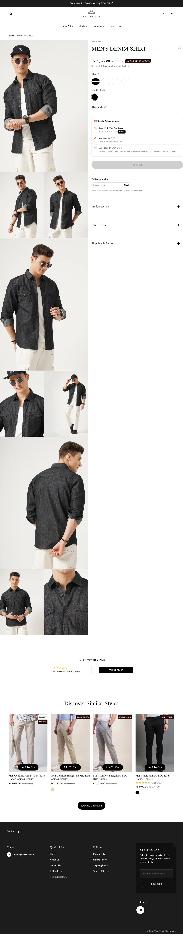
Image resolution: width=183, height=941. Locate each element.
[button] (11, 14)
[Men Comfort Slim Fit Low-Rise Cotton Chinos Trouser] (28, 743)
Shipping (106, 66)
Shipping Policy (100, 865)
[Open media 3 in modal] (22, 205)
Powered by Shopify (167, 931)
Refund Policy (100, 859)
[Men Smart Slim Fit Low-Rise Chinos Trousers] (155, 743)
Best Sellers (116, 25)
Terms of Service (101, 871)
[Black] (95, 97)
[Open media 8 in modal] (44, 503)
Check (126, 185)
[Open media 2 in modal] (44, 106)
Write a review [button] (116, 669)
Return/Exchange (58, 876)
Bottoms (97, 25)
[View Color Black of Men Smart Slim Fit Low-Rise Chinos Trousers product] (137, 792)
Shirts (81, 25)
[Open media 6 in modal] (22, 404)
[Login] (164, 14)
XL (126, 81)
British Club (153, 931)
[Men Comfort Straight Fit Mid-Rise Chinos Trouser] (70, 743)
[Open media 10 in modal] (66, 602)
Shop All (66, 25)
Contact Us (55, 865)
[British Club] (91, 14)
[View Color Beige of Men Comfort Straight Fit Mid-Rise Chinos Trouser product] (52, 789)
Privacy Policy (99, 854)
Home (11, 35)
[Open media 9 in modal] (22, 602)
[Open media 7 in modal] (66, 404)
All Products (56, 871)
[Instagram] (140, 910)
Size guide (97, 107)
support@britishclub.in (23, 854)
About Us (54, 859)
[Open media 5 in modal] (44, 304)
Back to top (13, 831)
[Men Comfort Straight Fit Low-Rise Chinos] (112, 743)
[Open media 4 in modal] (66, 205)
